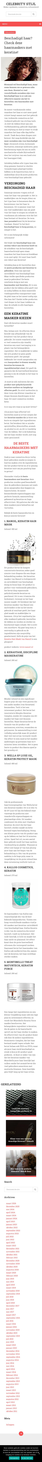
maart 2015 (11, 1345)
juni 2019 (10, 1278)
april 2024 (10, 1212)
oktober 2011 (11, 1411)
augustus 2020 (12, 1269)
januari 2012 (11, 1408)
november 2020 (13, 1263)
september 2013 (13, 1381)
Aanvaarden (14, 1458)
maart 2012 (11, 1405)
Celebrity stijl (21, 4)
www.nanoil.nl (26, 647)
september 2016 (13, 1318)
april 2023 (10, 1221)
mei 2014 (10, 1366)
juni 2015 (10, 1342)
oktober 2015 (11, 1333)
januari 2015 (11, 1348)
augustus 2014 (12, 1360)
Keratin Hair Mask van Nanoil (17, 639)
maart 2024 (11, 1215)
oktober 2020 (11, 1266)
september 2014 (13, 1357)
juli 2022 (10, 1236)
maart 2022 (11, 1245)
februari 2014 (12, 1375)
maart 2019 (11, 1288)
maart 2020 (11, 1272)
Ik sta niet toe (27, 1458)
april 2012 (10, 1402)
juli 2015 (9, 1339)
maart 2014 (11, 1372)
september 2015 (13, 1336)
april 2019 (10, 1285)
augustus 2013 (12, 1384)
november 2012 (12, 1393)
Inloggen (10, 1424)
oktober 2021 (11, 1254)
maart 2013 (11, 1390)
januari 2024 (11, 1218)
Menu (5, 24)
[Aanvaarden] (39, 1454)
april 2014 (10, 1369)
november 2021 (12, 1251)
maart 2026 (11, 1203)
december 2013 (12, 1378)
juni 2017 (10, 1309)
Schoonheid (10, 32)
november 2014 (13, 1354)
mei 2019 (10, 1282)
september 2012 (13, 1396)
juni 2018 (10, 1300)
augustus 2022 (12, 1233)
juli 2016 (9, 1321)
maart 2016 (11, 1324)
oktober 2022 (11, 1227)
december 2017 (12, 1306)
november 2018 (12, 1291)
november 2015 (12, 1330)
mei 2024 (10, 1209)
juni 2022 (10, 1239)
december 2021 (12, 1248)
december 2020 (12, 1260)
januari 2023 (11, 1224)
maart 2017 (11, 1315)
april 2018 (10, 1303)
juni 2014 (10, 1363)
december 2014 (12, 1351)
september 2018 (13, 1294)
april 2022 (10, 1242)
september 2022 (13, 1230)
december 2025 (12, 1206)
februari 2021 (12, 1257)
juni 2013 (10, 1387)
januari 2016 (11, 1327)
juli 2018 (9, 1297)
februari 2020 (12, 1275)
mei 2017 (10, 1312)
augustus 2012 (12, 1399)
